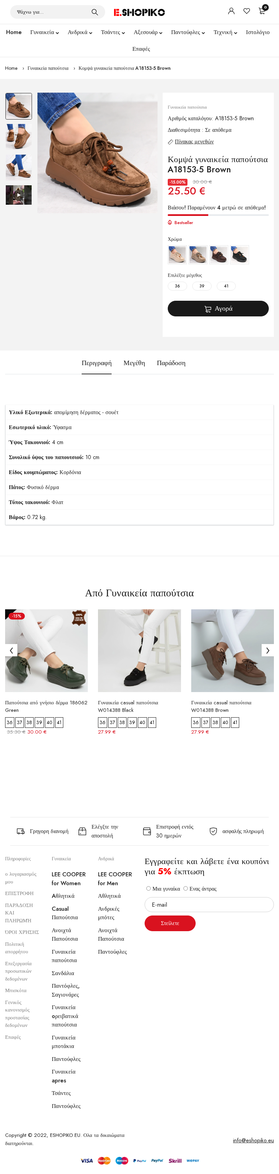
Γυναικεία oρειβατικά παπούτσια (65, 1016)
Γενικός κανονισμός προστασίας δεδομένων (17, 1014)
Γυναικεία (42, 32)
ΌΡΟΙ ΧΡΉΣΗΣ (22, 932)
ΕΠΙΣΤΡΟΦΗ (19, 893)
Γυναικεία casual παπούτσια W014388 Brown (221, 706)
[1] (94, 11)
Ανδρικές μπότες (108, 913)
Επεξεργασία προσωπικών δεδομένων (18, 971)
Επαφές (141, 49)
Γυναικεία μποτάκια (64, 1041)
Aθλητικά (63, 896)
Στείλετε (170, 923)
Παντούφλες (185, 32)
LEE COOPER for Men (115, 878)
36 (177, 286)
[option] (18, 108)
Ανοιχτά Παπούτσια (65, 934)
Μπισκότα (16, 990)
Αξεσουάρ (146, 32)
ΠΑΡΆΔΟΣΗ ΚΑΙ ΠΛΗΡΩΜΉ (19, 913)
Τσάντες (110, 32)
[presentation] (11, 650)
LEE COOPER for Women (69, 878)
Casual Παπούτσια (65, 913)
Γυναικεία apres (64, 1075)
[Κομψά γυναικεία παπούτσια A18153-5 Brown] (97, 153)
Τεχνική (223, 32)
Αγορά (223, 308)
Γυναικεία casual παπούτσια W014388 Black (128, 706)
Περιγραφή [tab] (97, 363)
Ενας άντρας (202, 889)
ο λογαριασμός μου (20, 878)
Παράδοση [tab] (171, 363)
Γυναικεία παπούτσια (48, 68)
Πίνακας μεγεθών (194, 141)
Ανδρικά (77, 32)
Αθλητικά (109, 896)
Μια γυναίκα (165, 889)
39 (201, 286)
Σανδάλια (63, 973)
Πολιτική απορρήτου (16, 948)
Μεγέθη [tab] (134, 363)
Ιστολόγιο (258, 32)
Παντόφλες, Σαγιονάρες (66, 990)
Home (14, 32)
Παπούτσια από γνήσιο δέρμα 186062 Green (46, 706)
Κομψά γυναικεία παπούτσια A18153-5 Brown (125, 68)
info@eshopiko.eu (253, 1140)
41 (226, 286)
